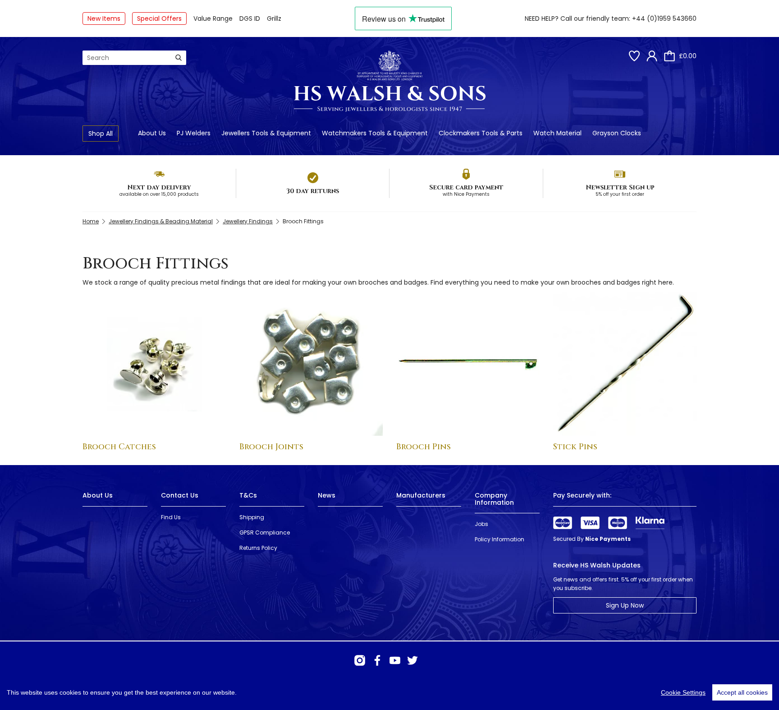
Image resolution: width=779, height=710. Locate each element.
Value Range (213, 18)
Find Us (171, 517)
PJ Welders (194, 133)
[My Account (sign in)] (651, 56)
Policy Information (499, 539)
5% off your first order (620, 194)
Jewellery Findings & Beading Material (161, 221)
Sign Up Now (625, 605)
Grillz (274, 18)
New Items (103, 18)
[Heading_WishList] (634, 56)
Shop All (100, 133)
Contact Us (179, 495)
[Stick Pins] (625, 364)
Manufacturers (420, 495)
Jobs (481, 524)
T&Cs (248, 495)
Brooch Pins (423, 446)
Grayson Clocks (616, 133)
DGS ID (249, 18)
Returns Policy (258, 548)
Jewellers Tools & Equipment (266, 133)
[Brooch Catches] (154, 364)
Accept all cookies (742, 692)
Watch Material (557, 133)
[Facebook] (377, 660)
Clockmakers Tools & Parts (480, 133)
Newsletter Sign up (620, 187)
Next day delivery (159, 187)
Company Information (494, 499)
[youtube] (395, 660)
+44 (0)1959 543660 (664, 18)
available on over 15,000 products (159, 194)
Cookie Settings (683, 692)
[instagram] (359, 660)
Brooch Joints (271, 446)
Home (90, 221)
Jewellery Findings (248, 221)
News (326, 495)
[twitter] (412, 660)
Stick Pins (575, 446)
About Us (152, 133)
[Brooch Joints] (311, 364)
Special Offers (159, 18)
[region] (389, 692)
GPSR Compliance (264, 532)
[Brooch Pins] (468, 364)
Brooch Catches (119, 446)
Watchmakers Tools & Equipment (375, 133)
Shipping (251, 517)
